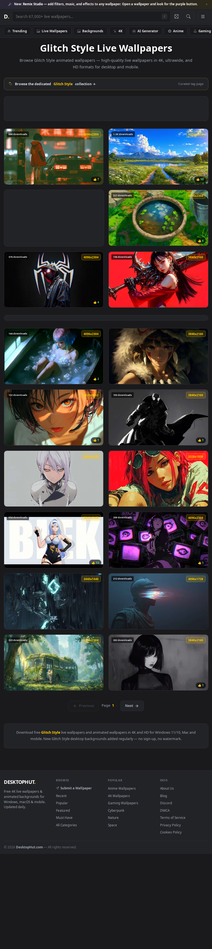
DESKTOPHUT (19, 782)
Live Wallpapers (54, 31)
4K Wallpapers (119, 795)
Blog (163, 795)
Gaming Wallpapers (123, 803)
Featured (63, 810)
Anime (178, 31)
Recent (61, 795)
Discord (166, 803)
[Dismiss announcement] (206, 4)
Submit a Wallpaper (76, 788)
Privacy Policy (170, 825)
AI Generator (147, 31)
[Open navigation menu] (203, 16)
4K (120, 31)
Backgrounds (92, 31)
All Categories (66, 825)
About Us (167, 788)
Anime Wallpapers (122, 788)
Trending (19, 31)
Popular (62, 803)
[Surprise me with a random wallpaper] (176, 16)
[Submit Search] (188, 16)
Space (112, 825)
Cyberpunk (116, 810)
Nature (113, 817)
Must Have (64, 817)
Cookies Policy (171, 832)
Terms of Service (173, 817)
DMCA (164, 810)
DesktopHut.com (29, 847)
